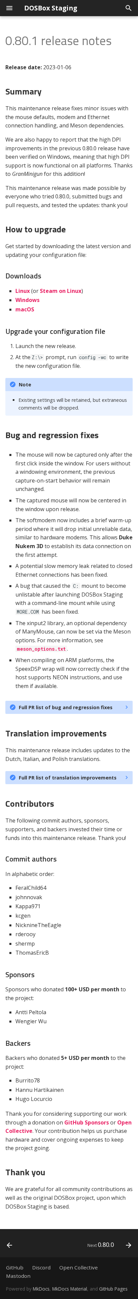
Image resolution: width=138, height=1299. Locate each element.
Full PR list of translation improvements (68, 777)
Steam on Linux (60, 291)
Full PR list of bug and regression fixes (66, 707)
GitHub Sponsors (86, 1122)
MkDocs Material (69, 1289)
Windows (27, 300)
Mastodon (18, 1275)
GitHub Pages (113, 1289)
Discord (41, 1267)
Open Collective (78, 1267)
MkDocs (41, 1289)
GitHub (14, 1267)
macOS (24, 309)
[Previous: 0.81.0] (9, 1245)
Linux (22, 291)
